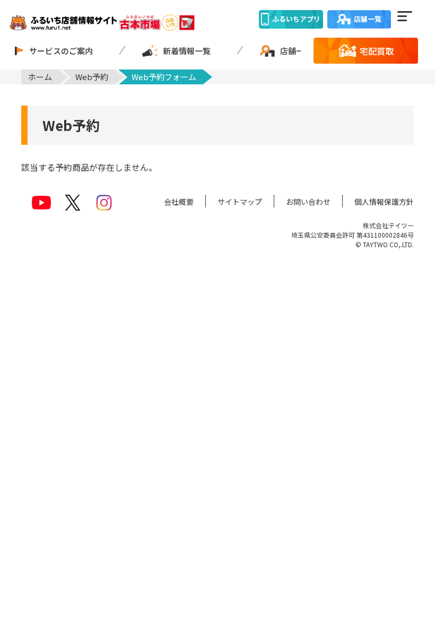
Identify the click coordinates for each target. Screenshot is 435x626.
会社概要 (179, 201)
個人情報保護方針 (384, 201)
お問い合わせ (308, 201)
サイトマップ (240, 201)
